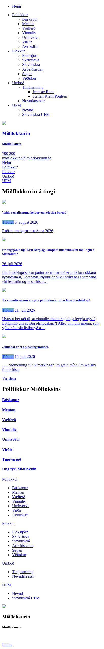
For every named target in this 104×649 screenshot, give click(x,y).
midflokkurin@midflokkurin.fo (26, 158)
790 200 (8, 153)
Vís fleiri (9, 378)
